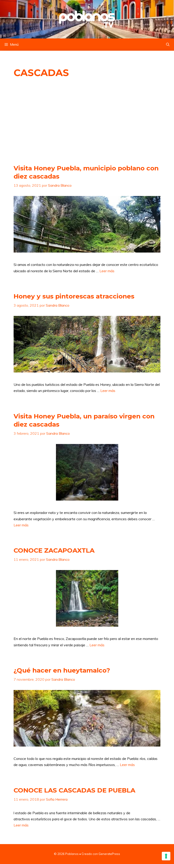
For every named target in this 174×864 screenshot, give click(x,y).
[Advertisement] (87, 121)
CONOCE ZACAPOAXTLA (54, 550)
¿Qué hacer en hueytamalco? (62, 670)
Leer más (106, 271)
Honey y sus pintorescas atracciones (74, 296)
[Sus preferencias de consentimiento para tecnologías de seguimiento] (166, 856)
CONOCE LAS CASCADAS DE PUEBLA (74, 790)
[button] (168, 44)
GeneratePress (109, 854)
